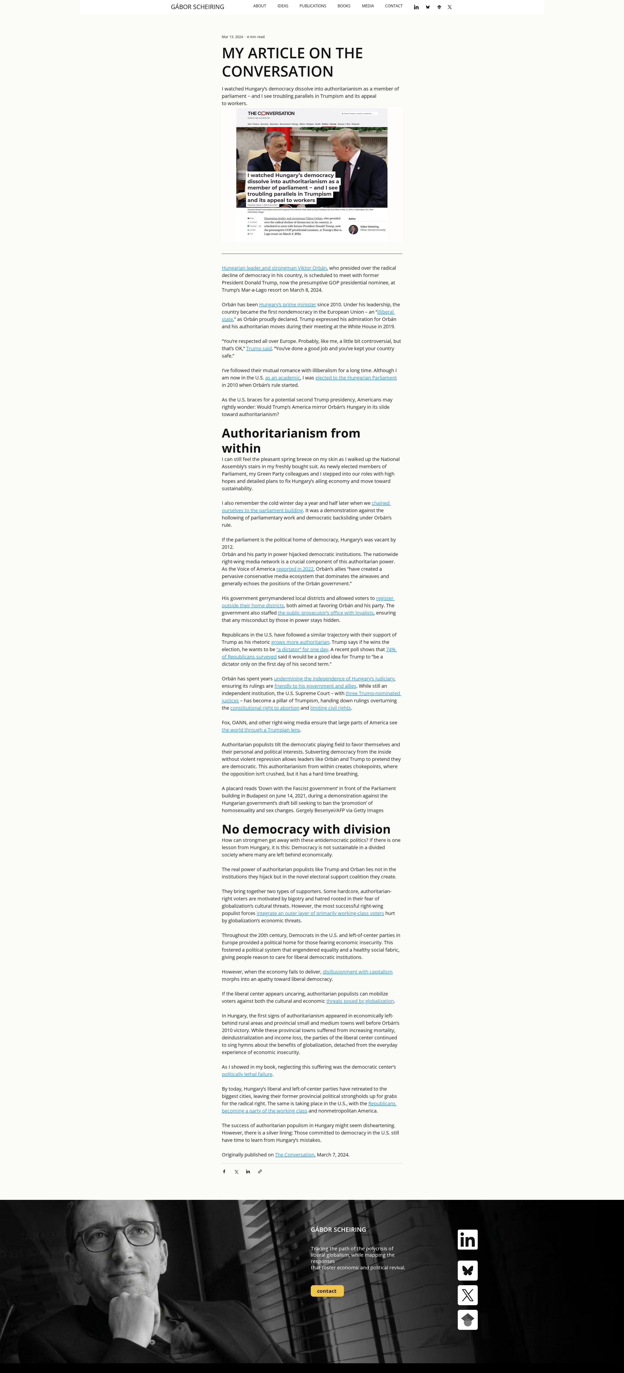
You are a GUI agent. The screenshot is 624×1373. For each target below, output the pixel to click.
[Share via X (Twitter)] (236, 1171)
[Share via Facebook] (224, 1171)
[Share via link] (260, 1171)
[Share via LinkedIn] (248, 1171)
